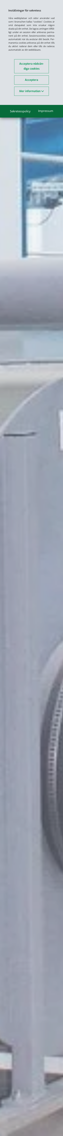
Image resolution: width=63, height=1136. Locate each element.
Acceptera (31, 80)
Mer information (30, 91)
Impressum (45, 111)
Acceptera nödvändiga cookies (31, 66)
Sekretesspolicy (20, 111)
